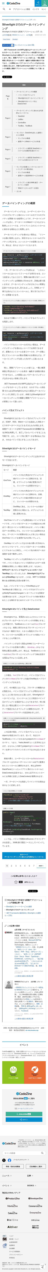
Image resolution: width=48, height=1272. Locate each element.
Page (7, 118)
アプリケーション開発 (21, 9)
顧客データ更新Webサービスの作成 (30, 175)
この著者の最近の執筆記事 (24, 976)
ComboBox (22, 122)
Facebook (24, 1011)
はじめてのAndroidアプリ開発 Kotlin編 (27, 964)
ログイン (25, 1120)
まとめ (19, 191)
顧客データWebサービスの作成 (29, 141)
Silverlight (15, 39)
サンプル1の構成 (24, 138)
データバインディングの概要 (27, 91)
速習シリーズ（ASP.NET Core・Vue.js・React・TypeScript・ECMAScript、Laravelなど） (28, 956)
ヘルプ (11, 1236)
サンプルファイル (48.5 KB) (24, 45)
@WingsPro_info (33, 1006)
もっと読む (8, 915)
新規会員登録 (24, 1114)
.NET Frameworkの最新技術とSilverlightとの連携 (23, 913)
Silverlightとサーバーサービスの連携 (19, 906)
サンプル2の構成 (24, 172)
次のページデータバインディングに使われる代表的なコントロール (24, 855)
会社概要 (12, 1248)
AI (10, 9)
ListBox (20, 119)
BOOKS (30, 1185)
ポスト (8, 77)
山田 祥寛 (5, 35)
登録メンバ (30, 999)
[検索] (4, 9)
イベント (5, 1185)
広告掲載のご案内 (36, 1166)
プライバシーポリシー (16, 1254)
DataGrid (21, 116)
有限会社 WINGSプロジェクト (29, 988)
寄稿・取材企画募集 (13, 1166)
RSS (23, 1006)
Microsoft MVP (34, 940)
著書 (38, 1004)
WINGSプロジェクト (23, 947)
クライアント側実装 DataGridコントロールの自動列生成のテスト (30, 149)
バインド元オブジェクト (26, 95)
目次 (24, 85)
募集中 (31, 1001)
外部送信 (12, 1258)
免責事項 (12, 1245)
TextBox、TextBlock (25, 126)
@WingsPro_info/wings (27, 1008)
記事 (29, 1175)
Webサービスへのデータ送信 (28, 188)
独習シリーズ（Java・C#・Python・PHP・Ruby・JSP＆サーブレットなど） (29, 951)
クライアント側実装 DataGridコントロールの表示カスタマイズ (30, 158)
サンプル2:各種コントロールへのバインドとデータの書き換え (29, 168)
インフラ (35, 9)
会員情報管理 (13, 1242)
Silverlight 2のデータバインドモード (30, 98)
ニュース (5, 1175)
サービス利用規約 (14, 1251)
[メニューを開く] (3, 3)
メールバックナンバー (25, 1108)
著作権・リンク (14, 1239)
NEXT (41, 866)
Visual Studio (6, 39)
